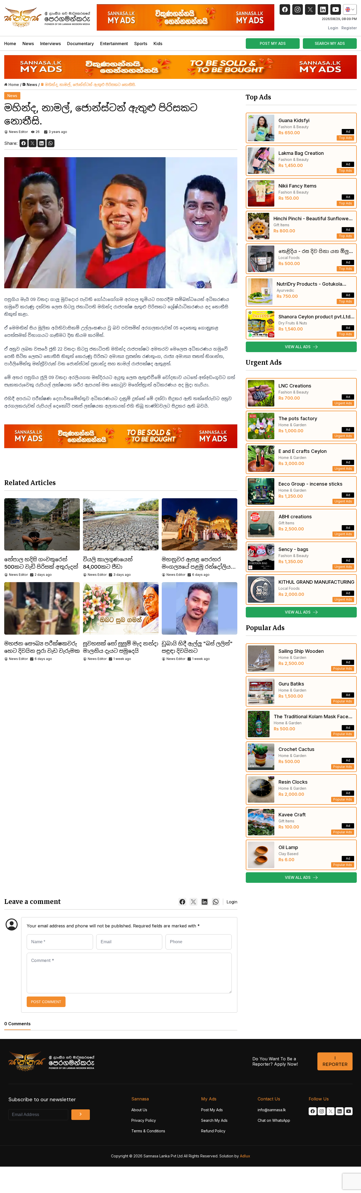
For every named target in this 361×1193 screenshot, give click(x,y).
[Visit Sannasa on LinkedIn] (339, 1111)
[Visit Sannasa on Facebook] (312, 1111)
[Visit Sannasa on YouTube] (348, 1111)
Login (333, 28)
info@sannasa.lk (272, 1110)
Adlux (245, 1156)
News (28, 43)
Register (349, 28)
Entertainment (114, 43)
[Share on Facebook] (23, 143)
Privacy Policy (143, 1120)
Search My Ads (214, 1120)
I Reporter (335, 1061)
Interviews (50, 43)
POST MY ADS (273, 43)
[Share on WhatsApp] (50, 143)
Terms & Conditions (148, 1131)
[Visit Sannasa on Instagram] (321, 1111)
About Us (139, 1110)
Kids (158, 43)
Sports (140, 43)
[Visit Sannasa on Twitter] (330, 1111)
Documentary (80, 43)
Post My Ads (212, 1110)
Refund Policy (213, 1131)
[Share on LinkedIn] (41, 143)
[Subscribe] (80, 1114)
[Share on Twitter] (32, 143)
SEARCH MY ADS (330, 43)
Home (10, 43)
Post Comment (46, 1002)
